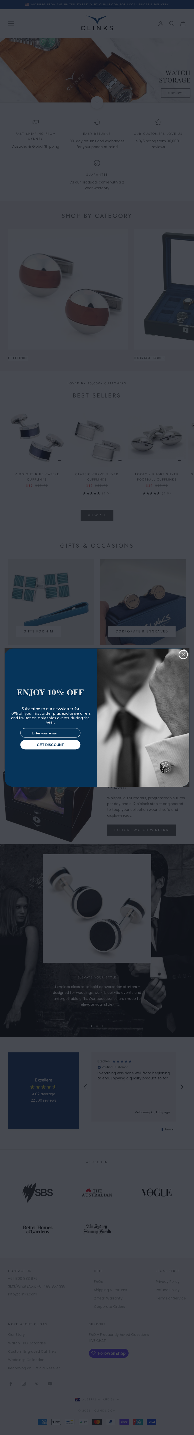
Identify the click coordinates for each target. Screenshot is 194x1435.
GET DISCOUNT (50, 744)
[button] (181, 1422)
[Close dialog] (183, 654)
